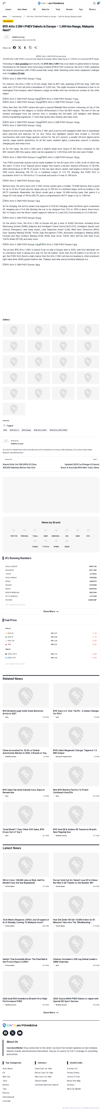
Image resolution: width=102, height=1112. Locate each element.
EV (34, 9)
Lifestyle (6, 1101)
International (8, 1097)
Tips (81, 9)
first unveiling (22, 64)
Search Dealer (41, 1081)
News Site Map (73, 1081)
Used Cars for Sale (43, 1068)
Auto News (22, 9)
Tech (58, 9)
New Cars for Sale (43, 1076)
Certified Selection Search (47, 1085)
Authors (70, 1085)
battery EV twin (17, 73)
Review (69, 9)
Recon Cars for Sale (44, 1072)
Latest (8, 9)
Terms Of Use (73, 1076)
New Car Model (74, 1089)
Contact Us (72, 1068)
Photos (92, 9)
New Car (45, 9)
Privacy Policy (73, 1072)
